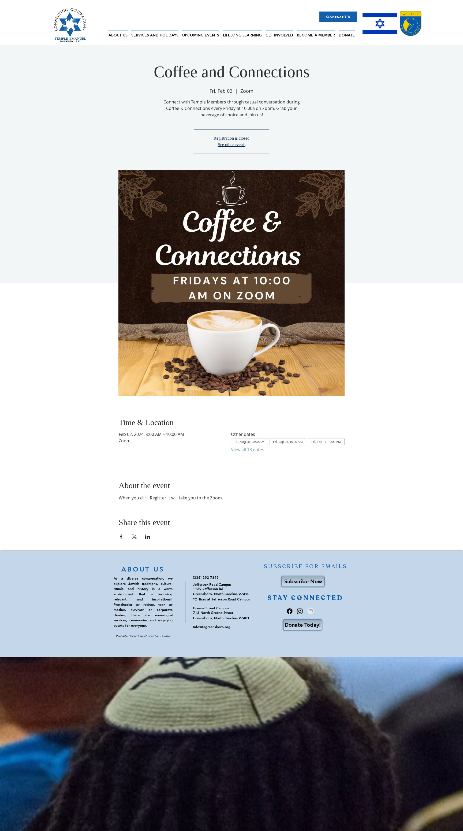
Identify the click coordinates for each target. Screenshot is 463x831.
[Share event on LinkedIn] (147, 537)
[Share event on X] (134, 537)
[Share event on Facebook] (121, 537)
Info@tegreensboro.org (211, 627)
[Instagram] (300, 611)
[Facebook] (289, 611)
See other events (231, 144)
